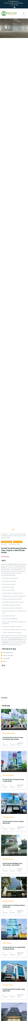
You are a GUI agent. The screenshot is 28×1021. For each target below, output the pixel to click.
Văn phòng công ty (8, 652)
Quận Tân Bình (17, 541)
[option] (14, 29)
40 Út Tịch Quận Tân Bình (8, 979)
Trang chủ (5, 534)
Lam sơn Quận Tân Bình (8, 812)
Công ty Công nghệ (8, 655)
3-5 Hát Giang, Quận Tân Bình (9, 895)
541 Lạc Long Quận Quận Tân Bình (10, 937)
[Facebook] (1, 700)
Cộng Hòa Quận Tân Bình (8, 770)
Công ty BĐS (6, 658)
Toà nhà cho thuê (13, 534)
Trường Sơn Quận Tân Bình (9, 728)
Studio (5, 661)
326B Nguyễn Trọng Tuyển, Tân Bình (11, 854)
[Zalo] (14, 7)
